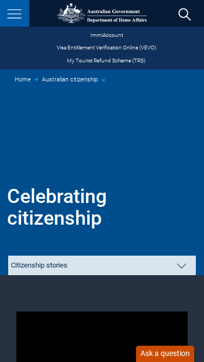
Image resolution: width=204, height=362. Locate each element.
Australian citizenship (70, 79)
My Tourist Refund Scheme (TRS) (106, 60)
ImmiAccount (106, 35)
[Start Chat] (165, 354)
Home (23, 79)
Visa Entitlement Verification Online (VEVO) (106, 47)
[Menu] (14, 13)
